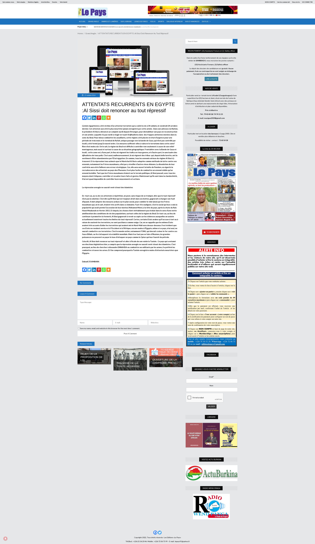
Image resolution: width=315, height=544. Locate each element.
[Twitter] (89, 118)
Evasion (54, 2)
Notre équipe (21, 2)
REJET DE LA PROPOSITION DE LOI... (91, 357)
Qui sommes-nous (8, 2)
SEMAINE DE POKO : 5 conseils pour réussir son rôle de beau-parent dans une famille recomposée (125, 27)
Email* (211, 377)
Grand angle (90, 33)
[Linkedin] (94, 118)
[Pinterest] (99, 118)
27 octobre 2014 (89, 95)
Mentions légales (33, 2)
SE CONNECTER (307, 2)
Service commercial (283, 2)
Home (80, 33)
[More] (108, 118)
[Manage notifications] (5, 539)
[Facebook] (84, 118)
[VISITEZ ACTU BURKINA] (211, 473)
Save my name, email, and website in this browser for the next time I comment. (110, 328)
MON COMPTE (270, 2)
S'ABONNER (213, 232)
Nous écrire (296, 2)
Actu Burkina (45, 2)
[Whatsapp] (104, 118)
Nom (211, 385)
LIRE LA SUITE (211, 79)
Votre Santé (63, 2)
